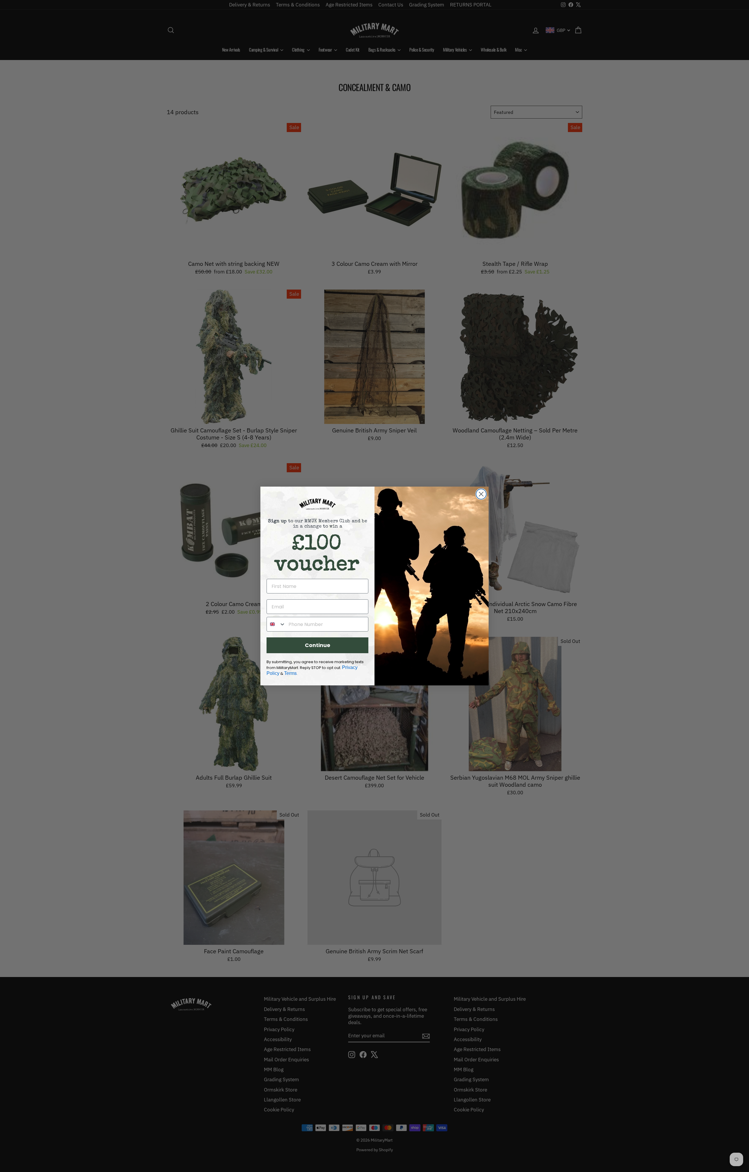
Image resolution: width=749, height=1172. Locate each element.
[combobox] (276, 624)
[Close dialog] (481, 494)
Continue (317, 645)
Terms (290, 673)
